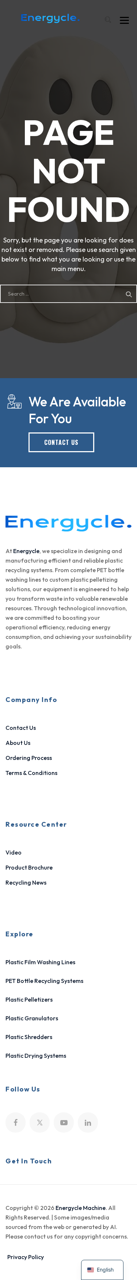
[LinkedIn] (88, 1122)
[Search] (107, 19)
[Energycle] (50, 18)
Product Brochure (29, 867)
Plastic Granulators (31, 1018)
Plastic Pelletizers (29, 999)
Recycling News (25, 882)
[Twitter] (40, 1122)
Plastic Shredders (28, 1037)
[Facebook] (15, 1122)
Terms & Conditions (31, 772)
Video (13, 852)
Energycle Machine (81, 1207)
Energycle (26, 551)
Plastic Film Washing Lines (40, 962)
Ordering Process (28, 757)
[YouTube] (64, 1122)
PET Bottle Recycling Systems (44, 980)
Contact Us (20, 727)
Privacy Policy (25, 1257)
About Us (17, 742)
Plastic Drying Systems (35, 1055)
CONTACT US (61, 442)
